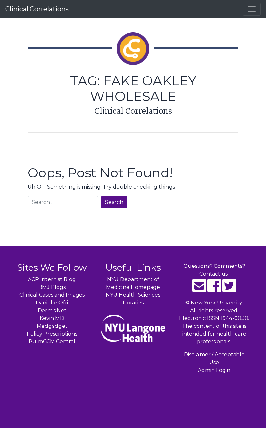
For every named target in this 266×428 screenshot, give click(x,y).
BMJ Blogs (52, 287)
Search (114, 202)
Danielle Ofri (52, 303)
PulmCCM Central (52, 342)
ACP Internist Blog (52, 279)
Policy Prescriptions (52, 334)
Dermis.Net (52, 310)
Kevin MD (52, 318)
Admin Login (214, 370)
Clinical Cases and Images (52, 295)
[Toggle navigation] (252, 9)
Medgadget (52, 326)
